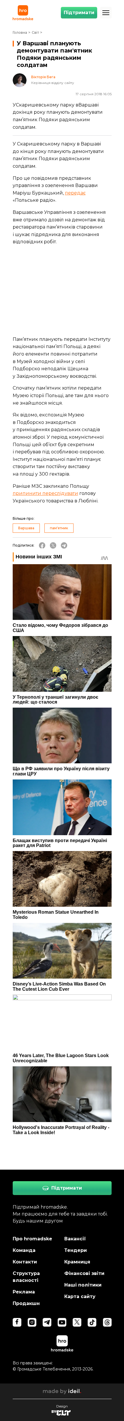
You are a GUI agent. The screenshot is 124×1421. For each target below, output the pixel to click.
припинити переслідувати (45, 493)
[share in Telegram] (64, 545)
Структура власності (26, 1277)
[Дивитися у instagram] (32, 1322)
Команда (24, 1250)
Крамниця (77, 1262)
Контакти (25, 1262)
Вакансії (75, 1238)
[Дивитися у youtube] (62, 1322)
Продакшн (26, 1303)
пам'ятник (59, 528)
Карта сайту (79, 1296)
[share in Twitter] (53, 545)
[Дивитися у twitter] (77, 1322)
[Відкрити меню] (106, 12)
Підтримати (79, 12)
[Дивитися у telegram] (47, 1322)
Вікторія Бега (43, 77)
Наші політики (83, 1285)
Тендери (75, 1250)
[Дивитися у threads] (107, 1322)
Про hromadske (32, 1238)
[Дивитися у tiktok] (92, 1322)
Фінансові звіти (84, 1273)
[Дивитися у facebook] (17, 1322)
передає (75, 193)
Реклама (24, 1292)
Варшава (26, 528)
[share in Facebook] (42, 545)
